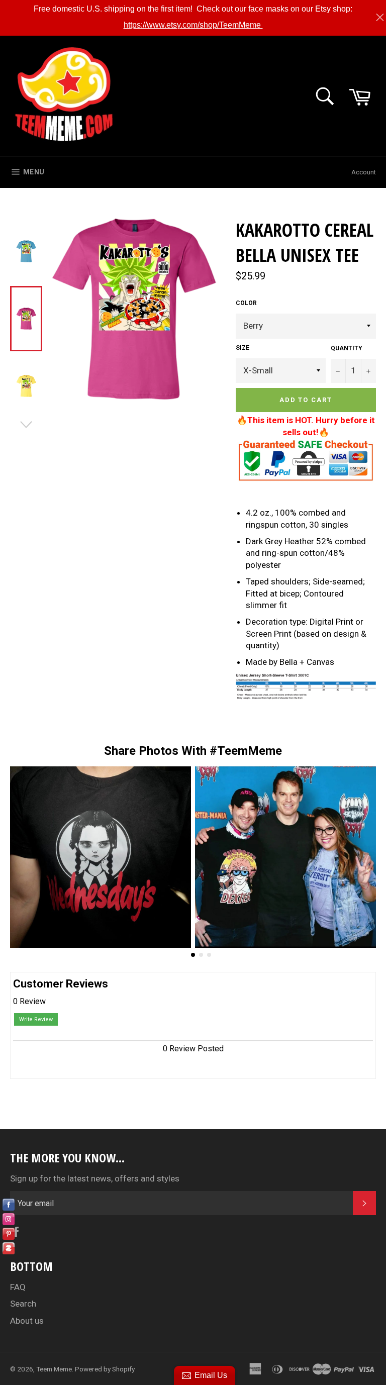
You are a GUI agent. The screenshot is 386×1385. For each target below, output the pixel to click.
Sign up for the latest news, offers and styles (94, 1178)
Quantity (346, 348)
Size (242, 347)
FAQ (18, 1287)
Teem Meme (54, 1369)
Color (246, 303)
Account (363, 172)
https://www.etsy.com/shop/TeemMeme (193, 25)
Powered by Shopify (105, 1369)
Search (23, 1304)
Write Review (36, 1019)
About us (27, 1321)
